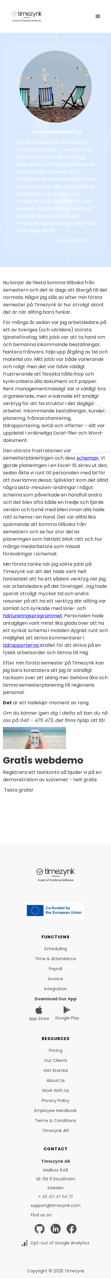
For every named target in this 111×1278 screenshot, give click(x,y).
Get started (56, 1070)
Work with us (55, 1090)
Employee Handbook (55, 1110)
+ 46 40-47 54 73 (55, 1197)
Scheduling (55, 948)
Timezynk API (55, 1130)
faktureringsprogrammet (32, 615)
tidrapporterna (21, 645)
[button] (98, 16)
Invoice (55, 978)
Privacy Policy (56, 1100)
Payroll (55, 968)
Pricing (55, 1050)
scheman (88, 458)
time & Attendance (55, 958)
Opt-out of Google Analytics (59, 1243)
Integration (55, 988)
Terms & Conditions (55, 1120)
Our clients (55, 1060)
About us (55, 1080)
